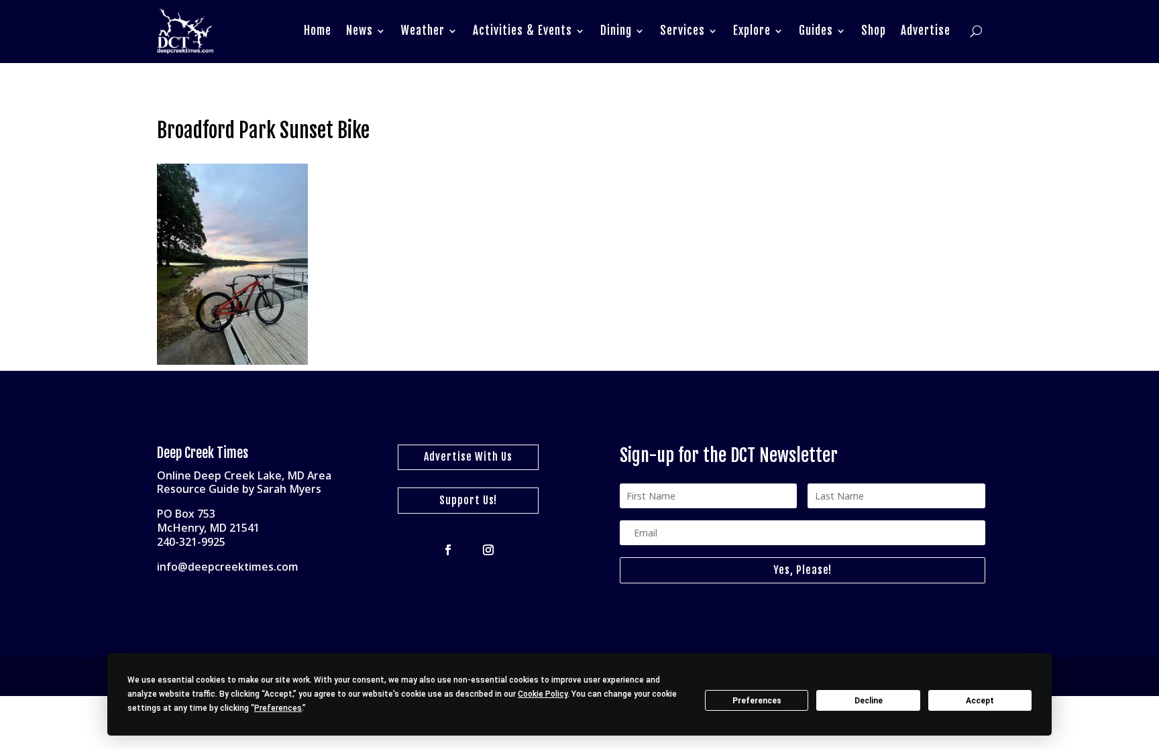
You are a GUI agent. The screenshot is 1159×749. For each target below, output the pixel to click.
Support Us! (468, 500)
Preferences (756, 700)
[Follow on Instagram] (488, 549)
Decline (868, 700)
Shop (873, 30)
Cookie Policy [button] (542, 694)
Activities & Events (522, 30)
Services (682, 30)
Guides (816, 30)
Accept (980, 700)
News (359, 30)
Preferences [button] (278, 708)
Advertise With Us (468, 456)
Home (317, 30)
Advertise (925, 30)
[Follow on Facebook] (448, 549)
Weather (423, 30)
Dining (616, 30)
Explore (752, 30)
